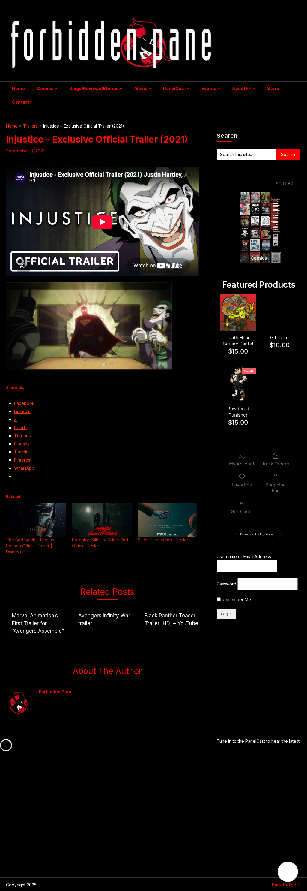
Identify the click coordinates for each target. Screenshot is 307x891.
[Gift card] (279, 312)
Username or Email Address (244, 556)
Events (208, 88)
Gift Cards (242, 511)
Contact (21, 101)
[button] (288, 872)
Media (141, 88)
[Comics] (259, 219)
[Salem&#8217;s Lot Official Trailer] (167, 520)
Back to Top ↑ (286, 884)
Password (226, 583)
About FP (242, 88)
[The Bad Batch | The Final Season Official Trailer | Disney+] (36, 520)
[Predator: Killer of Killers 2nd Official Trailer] (102, 520)
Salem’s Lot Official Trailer (163, 539)
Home (18, 88)
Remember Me (236, 599)
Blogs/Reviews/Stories (94, 88)
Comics (45, 88)
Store (273, 88)
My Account (242, 464)
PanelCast (174, 88)
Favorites (242, 485)
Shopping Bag (275, 487)
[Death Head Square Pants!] (238, 312)
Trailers (30, 125)
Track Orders (275, 464)
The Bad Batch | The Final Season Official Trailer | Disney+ (32, 545)
